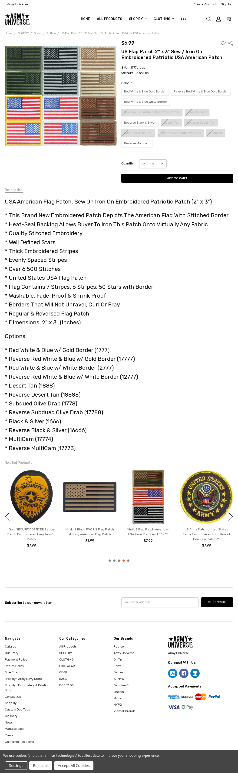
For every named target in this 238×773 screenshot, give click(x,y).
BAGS (63, 679)
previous (7, 516)
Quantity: (127, 163)
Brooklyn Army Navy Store (23, 679)
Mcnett (119, 698)
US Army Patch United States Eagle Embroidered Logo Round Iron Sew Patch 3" (206, 534)
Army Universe (124, 653)
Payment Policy (16, 659)
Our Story (11, 653)
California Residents (19, 741)
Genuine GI (121, 685)
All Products (109, 19)
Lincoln (119, 692)
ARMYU (119, 679)
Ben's (118, 666)
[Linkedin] (195, 673)
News (9, 722)
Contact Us (13, 696)
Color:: (126, 83)
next (231, 516)
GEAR (63, 672)
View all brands (125, 711)
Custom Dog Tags (17, 709)
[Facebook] (183, 673)
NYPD (118, 704)
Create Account (205, 4)
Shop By (11, 703)
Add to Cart (31, 514)
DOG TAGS (66, 685)
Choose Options (148, 514)
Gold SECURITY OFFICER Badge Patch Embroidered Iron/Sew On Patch (32, 534)
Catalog (10, 646)
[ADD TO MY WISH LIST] (50, 478)
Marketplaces (14, 728)
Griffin (118, 659)
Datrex (118, 672)
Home (85, 19)
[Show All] (183, 19)
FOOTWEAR (67, 666)
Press (9, 735)
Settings (16, 765)
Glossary (11, 716)
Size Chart (12, 672)
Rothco (119, 646)
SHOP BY (136, 19)
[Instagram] (172, 673)
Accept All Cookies (74, 765)
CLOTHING (162, 19)
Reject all (41, 765)
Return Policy (14, 666)
